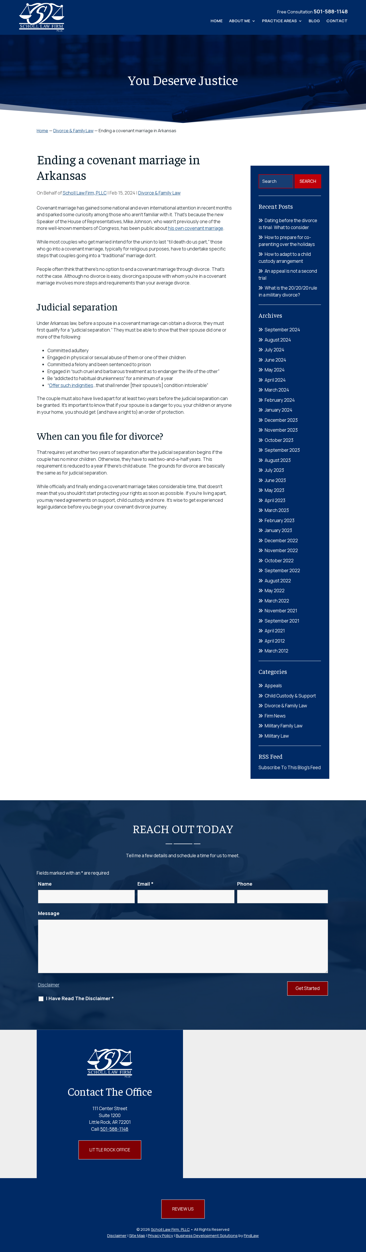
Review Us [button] (183, 1209)
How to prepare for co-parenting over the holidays (287, 240)
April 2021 (275, 631)
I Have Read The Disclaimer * (80, 998)
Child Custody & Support (290, 696)
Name (45, 884)
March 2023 (277, 510)
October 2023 (279, 440)
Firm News (275, 716)
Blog (314, 21)
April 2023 (275, 500)
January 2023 (278, 530)
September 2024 (282, 330)
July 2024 (274, 350)
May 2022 (275, 590)
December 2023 (281, 420)
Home (217, 21)
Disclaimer (48, 985)
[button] (360, 1213)
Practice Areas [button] (279, 21)
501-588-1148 (330, 11)
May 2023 (274, 490)
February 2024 (280, 400)
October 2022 (279, 560)
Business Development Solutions (207, 1235)
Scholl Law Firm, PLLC (85, 193)
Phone (244, 884)
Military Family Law (283, 726)
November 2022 (281, 550)
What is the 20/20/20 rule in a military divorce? (288, 291)
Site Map (137, 1235)
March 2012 (276, 651)
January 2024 (278, 410)
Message (48, 913)
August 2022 (278, 581)
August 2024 (278, 340)
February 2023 (279, 520)
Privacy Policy (160, 1235)
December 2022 (281, 540)
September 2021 (282, 621)
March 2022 (277, 601)
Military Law (277, 736)
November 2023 (281, 430)
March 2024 (277, 390)
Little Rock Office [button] (109, 1150)
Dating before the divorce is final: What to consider (288, 223)
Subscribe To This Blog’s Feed (290, 767)
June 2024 (275, 360)
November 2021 (281, 611)
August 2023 (278, 460)
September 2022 (282, 570)
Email (145, 884)
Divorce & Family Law (159, 193)
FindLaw (251, 1235)
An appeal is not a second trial (288, 274)
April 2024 (275, 380)
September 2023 (282, 450)
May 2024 (275, 370)
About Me (239, 21)
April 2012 (275, 641)
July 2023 (274, 470)
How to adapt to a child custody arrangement (285, 257)
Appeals (273, 685)
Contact (337, 21)
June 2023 (275, 480)
